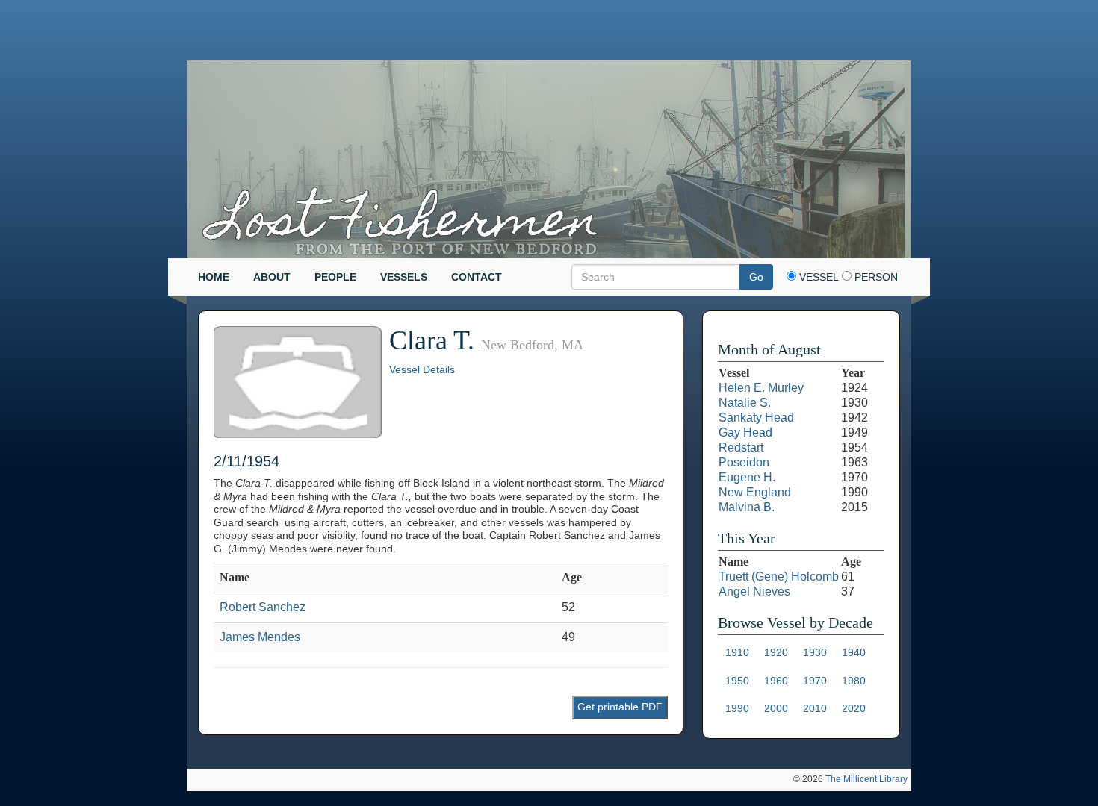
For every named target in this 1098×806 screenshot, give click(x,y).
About (272, 277)
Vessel (817, 277)
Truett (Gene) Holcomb (779, 576)
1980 (854, 681)
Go (756, 277)
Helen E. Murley (761, 387)
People (335, 277)
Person (875, 277)
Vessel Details (422, 369)
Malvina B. (747, 507)
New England (755, 492)
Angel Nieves (754, 591)
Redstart (741, 447)
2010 (815, 708)
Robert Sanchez (262, 607)
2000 (776, 708)
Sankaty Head (756, 417)
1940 (854, 652)
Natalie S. (745, 402)
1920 (776, 652)
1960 (776, 681)
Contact (476, 277)
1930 (815, 652)
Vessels (403, 277)
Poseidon (744, 462)
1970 (815, 681)
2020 (854, 708)
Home (213, 277)
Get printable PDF (620, 707)
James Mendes (260, 637)
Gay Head (745, 432)
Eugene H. (747, 477)
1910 (737, 652)
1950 (737, 681)
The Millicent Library (866, 779)
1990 (737, 708)
